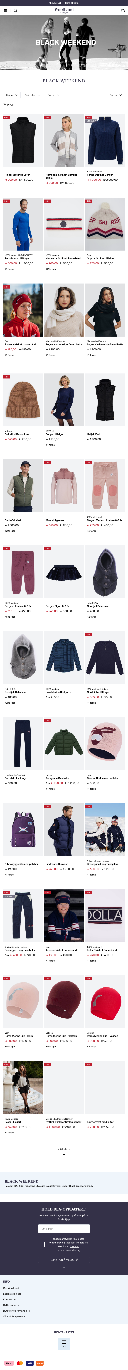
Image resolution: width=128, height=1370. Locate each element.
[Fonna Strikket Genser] (105, 140)
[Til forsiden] (73, 10)
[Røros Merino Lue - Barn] (23, 1001)
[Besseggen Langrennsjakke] (105, 829)
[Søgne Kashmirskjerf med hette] (64, 310)
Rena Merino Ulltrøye (17, 258)
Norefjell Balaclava (97, 606)
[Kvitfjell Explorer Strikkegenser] (64, 1087)
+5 (10, 616)
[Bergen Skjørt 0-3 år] (64, 571)
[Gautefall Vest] (23, 485)
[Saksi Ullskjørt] (23, 1087)
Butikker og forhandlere (16, 1310)
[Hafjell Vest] (105, 400)
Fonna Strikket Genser (100, 174)
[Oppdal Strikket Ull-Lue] (105, 224)
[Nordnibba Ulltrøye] (105, 657)
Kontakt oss (10, 1299)
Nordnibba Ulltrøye (98, 692)
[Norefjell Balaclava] (105, 571)
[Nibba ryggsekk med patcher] (23, 829)
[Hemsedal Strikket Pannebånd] (64, 224)
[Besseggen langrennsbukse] (23, 915)
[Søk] (15, 10)
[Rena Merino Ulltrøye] (23, 224)
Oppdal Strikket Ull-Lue (100, 258)
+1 (9, 269)
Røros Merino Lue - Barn (19, 1036)
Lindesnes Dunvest (57, 864)
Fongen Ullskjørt (55, 434)
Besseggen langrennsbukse (20, 950)
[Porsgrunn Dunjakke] (64, 743)
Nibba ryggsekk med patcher (21, 864)
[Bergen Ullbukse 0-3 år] (23, 571)
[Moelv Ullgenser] (64, 485)
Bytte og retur (11, 1305)
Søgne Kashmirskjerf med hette (64, 344)
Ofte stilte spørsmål (14, 1316)
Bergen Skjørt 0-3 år (57, 606)
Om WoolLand (11, 1288)
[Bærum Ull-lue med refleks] (105, 743)
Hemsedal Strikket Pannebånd (63, 258)
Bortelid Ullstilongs (15, 778)
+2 (51, 269)
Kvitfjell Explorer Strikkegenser (63, 1122)
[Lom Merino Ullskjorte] (64, 657)
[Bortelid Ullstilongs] (23, 743)
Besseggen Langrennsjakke (102, 864)
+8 (10, 1046)
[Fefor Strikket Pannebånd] (105, 915)
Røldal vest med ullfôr (17, 174)
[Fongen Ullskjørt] (64, 400)
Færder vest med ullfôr (100, 1122)
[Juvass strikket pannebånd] (23, 310)
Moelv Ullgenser (55, 520)
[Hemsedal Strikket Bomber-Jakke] (64, 140)
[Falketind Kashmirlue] (23, 400)
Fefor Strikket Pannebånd (102, 950)
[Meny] (5, 10)
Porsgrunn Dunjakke (57, 778)
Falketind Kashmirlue (17, 434)
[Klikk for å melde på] (64, 1268)
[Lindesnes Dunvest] (64, 829)
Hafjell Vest (93, 434)
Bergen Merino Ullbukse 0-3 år (104, 520)
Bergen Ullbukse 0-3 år (18, 606)
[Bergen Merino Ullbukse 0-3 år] (105, 485)
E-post (64, 1347)
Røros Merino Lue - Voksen (61, 1036)
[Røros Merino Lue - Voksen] (64, 1001)
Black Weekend (64, 81)
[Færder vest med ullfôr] (105, 1087)
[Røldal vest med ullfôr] (23, 140)
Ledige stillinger (12, 1293)
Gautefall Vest (13, 520)
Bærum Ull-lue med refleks (102, 778)
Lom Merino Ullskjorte (58, 692)
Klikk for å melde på (64, 1259)
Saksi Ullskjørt (13, 1122)
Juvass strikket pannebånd (20, 344)
